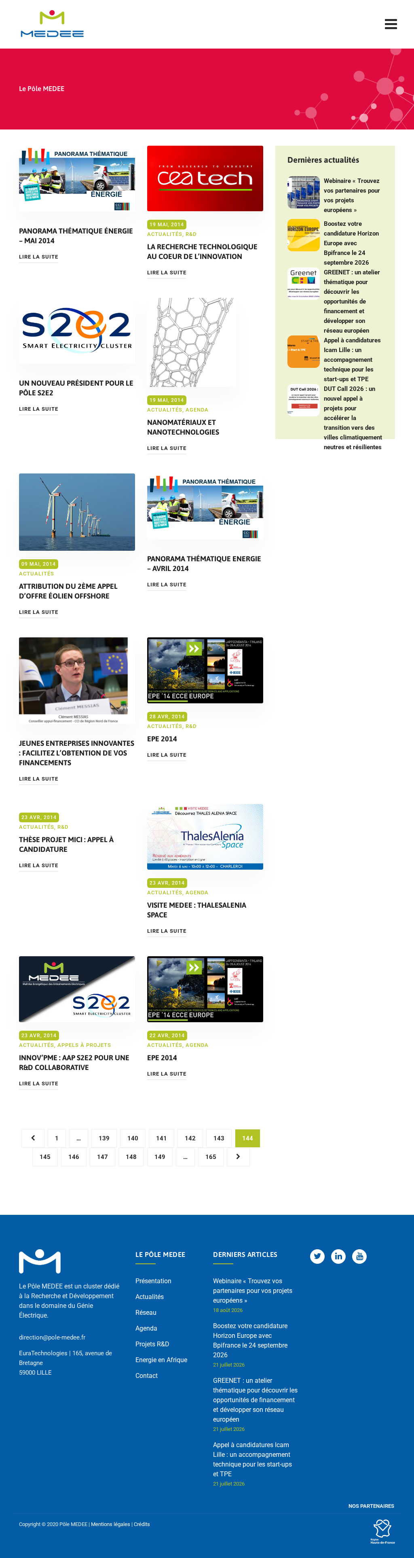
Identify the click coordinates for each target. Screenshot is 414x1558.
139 (104, 1138)
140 (132, 1138)
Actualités (164, 234)
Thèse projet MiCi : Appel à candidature (66, 844)
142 (190, 1138)
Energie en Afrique (161, 1360)
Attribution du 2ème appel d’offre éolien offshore (68, 591)
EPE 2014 (162, 738)
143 (218, 1138)
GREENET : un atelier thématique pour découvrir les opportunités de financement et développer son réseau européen (352, 301)
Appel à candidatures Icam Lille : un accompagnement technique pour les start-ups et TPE (352, 360)
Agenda (197, 410)
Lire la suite (38, 257)
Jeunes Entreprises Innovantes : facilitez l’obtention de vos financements (76, 753)
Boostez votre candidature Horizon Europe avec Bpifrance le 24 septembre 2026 (351, 243)
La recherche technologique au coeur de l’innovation (202, 251)
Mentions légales (110, 1524)
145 (45, 1157)
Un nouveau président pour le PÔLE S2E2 (76, 388)
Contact (146, 1376)
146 (73, 1157)
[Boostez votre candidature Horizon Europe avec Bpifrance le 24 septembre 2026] (303, 235)
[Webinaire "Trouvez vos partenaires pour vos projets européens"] (303, 192)
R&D (191, 234)
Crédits (142, 1524)
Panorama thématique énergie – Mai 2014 (76, 236)
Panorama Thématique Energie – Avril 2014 (204, 563)
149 (159, 1157)
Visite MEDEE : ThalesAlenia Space (196, 910)
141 (161, 1138)
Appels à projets (84, 1045)
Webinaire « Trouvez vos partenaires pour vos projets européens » (352, 195)
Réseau (145, 1312)
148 (131, 1157)
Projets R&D (152, 1344)
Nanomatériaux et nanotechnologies (183, 427)
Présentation (153, 1281)
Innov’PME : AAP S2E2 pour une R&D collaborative (74, 1062)
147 (102, 1157)
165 (210, 1157)
